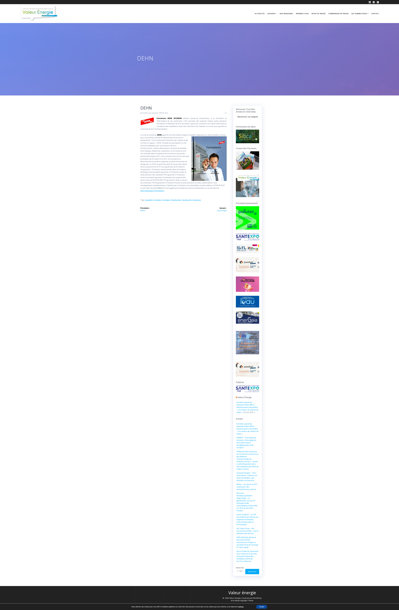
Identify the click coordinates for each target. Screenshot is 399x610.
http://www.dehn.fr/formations (152, 191)
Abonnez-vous (302, 14)
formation (166, 200)
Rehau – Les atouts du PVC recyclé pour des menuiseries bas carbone (246, 486)
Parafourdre (176, 200)
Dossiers (271, 14)
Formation (157, 200)
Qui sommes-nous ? (359, 14)
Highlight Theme (246, 600)
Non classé (152, 113)
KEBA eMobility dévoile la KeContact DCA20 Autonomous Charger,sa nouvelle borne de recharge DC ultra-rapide (247, 542)
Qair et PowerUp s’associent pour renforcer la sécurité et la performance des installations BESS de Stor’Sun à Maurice (247, 556)
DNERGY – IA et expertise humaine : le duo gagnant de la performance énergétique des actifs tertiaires (246, 442)
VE (144, 113)
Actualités (260, 14)
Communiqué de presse (338, 14)
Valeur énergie (245, 397)
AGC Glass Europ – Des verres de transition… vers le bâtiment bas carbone (247, 531)
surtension (196, 200)
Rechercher (240, 568)
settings (241, 607)
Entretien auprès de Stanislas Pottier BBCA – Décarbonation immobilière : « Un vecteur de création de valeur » (247, 407)
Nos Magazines (286, 14)
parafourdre (186, 200)
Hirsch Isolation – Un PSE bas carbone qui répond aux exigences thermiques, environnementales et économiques (247, 519)
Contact (375, 14)
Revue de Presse (319, 14)
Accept (261, 607)
